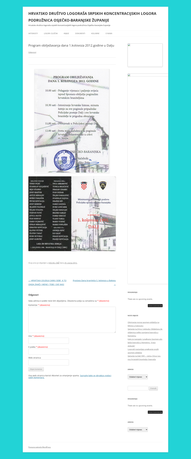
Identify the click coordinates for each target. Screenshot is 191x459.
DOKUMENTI (80, 33)
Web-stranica (34, 357)
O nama (109, 33)
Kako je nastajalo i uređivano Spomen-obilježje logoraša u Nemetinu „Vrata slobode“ (145, 342)
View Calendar (154, 305)
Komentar (39, 305)
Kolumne (95, 33)
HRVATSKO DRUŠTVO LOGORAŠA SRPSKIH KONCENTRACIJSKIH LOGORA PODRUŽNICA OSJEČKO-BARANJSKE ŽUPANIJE (92, 17)
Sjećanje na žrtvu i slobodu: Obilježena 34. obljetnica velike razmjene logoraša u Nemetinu (145, 332)
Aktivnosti (33, 33)
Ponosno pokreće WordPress (39, 447)
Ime (36, 336)
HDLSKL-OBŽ (54, 263)
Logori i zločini (51, 33)
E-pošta (38, 347)
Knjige (66, 33)
